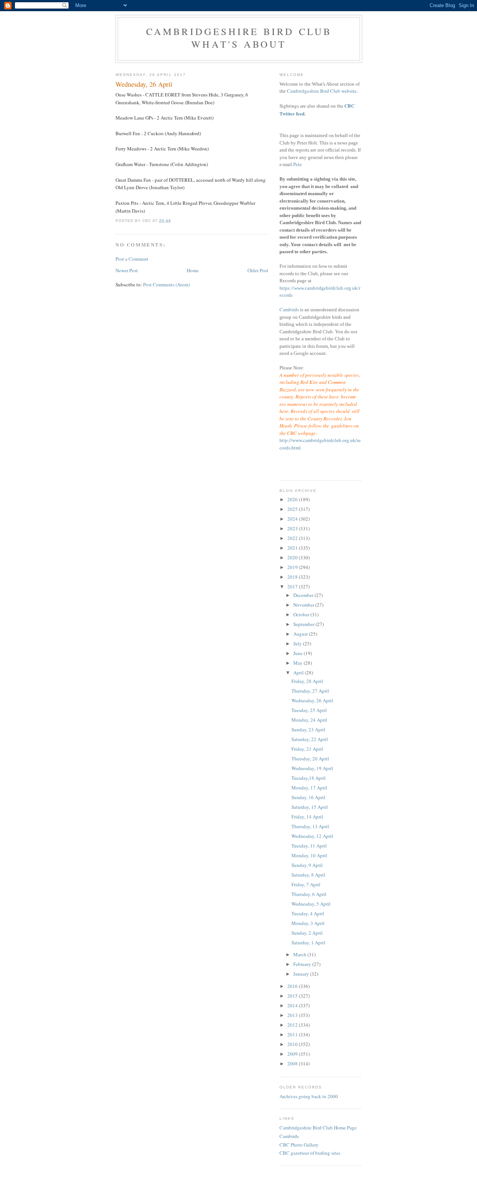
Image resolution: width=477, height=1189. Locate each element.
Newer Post (127, 270)
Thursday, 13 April (310, 826)
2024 (293, 518)
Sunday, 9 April (307, 865)
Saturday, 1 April (308, 942)
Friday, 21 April (307, 748)
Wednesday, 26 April (312, 700)
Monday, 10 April (309, 855)
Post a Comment (132, 258)
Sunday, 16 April (308, 797)
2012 (293, 1024)
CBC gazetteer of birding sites (309, 1153)
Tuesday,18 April (308, 778)
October (301, 614)
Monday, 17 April (309, 787)
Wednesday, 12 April (312, 836)
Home (193, 270)
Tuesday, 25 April (309, 710)
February (302, 964)
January (301, 973)
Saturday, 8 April (308, 874)
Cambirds (289, 309)
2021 (293, 547)
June (298, 653)
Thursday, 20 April (310, 758)
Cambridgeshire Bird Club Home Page (318, 1127)
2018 (293, 576)
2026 (293, 499)
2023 (293, 528)
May (298, 662)
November (304, 604)
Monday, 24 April (309, 719)
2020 (293, 557)
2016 (293, 986)
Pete (297, 164)
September (304, 624)
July (298, 643)
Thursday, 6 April (308, 894)
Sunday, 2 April (307, 932)
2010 (293, 1044)
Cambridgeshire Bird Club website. (322, 91)
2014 (293, 1005)
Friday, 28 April (307, 681)
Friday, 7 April (305, 884)
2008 (293, 1063)
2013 (293, 1015)
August (301, 633)
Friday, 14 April (307, 816)
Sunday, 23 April (308, 729)
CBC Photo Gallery (299, 1144)
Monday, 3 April (308, 923)
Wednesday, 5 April (311, 903)
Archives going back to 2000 (308, 1096)
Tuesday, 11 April (309, 845)
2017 (293, 586)
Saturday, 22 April (309, 739)
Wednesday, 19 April (312, 768)
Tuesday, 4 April (307, 913)
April (299, 672)
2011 (293, 1034)
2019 (293, 567)
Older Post (257, 270)
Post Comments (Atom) (166, 284)
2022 (293, 538)
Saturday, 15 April (309, 807)
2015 (293, 995)
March (300, 954)
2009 (293, 1053)
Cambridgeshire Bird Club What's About (239, 37)
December (304, 595)
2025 (293, 509)
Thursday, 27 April (310, 690)
